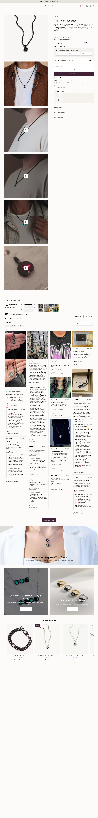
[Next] (93, 1)
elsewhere (20, 325)
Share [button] (9, 431)
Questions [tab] (17, 318)
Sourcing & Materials (59, 112)
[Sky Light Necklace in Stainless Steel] (75, 639)
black (13, 325)
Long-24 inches (61, 69)
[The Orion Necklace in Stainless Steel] (47, 639)
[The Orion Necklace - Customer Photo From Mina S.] (56, 306)
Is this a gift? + (58, 77)
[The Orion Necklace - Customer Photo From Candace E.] (56, 310)
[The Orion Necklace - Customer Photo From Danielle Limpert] (51, 310)
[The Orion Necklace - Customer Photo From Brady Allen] (40, 306)
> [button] (49, 520)
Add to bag (73, 74)
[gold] (74, 662)
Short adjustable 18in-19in (82, 69)
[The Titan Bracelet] (20, 639)
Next (92, 639)
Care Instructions (58, 107)
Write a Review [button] (88, 316)
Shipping (56, 39)
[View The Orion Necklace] (26, 130)
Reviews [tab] (7, 318)
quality (8, 325)
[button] (4, 6)
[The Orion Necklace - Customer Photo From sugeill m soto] (51, 306)
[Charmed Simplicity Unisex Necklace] (58, 98)
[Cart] (93, 6)
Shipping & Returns (59, 117)
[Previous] (4, 1)
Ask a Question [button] (77, 316)
